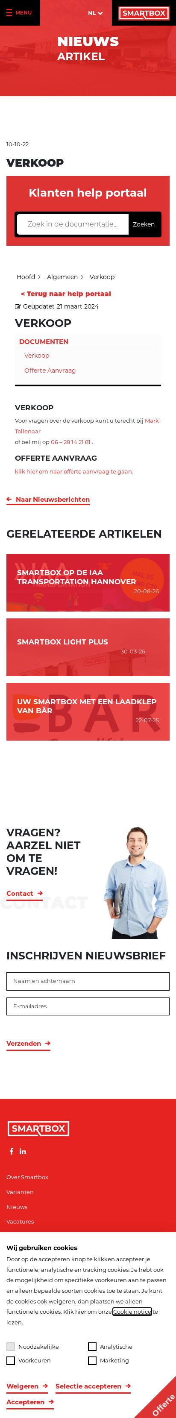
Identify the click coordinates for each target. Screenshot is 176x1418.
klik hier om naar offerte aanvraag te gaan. (74, 471)
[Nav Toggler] (10, 13)
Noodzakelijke (38, 1346)
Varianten (20, 1192)
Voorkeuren (34, 1360)
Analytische (116, 1346)
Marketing (114, 1360)
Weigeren (22, 1386)
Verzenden (23, 1043)
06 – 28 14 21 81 (71, 441)
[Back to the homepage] (144, 12)
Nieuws (16, 1206)
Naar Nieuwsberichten (53, 499)
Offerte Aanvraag (50, 370)
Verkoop (36, 355)
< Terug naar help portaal (66, 294)
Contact (19, 893)
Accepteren (25, 1402)
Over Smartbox (27, 1177)
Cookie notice (132, 1311)
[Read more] (11, 1151)
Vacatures (20, 1221)
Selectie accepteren (88, 1386)
